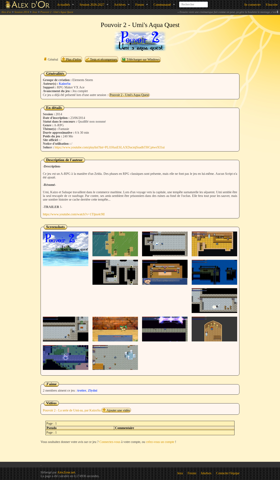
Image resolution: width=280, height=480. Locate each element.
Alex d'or (6, 12)
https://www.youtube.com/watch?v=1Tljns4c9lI (74, 214)
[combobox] (193, 3)
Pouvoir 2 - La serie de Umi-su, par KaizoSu (72, 410)
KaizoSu (65, 83)
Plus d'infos (73, 59)
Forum (139, 4)
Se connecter (252, 4)
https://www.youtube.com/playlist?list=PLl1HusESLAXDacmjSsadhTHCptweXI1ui (110, 147)
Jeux (34, 12)
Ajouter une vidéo (118, 410)
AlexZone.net (66, 472)
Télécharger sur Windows (143, 59)
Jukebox (206, 473)
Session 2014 (21, 12)
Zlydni (92, 390)
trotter (81, 390)
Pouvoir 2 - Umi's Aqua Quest (56, 12)
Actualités (63, 4)
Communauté (162, 4)
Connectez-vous (109, 442)
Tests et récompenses (103, 59)
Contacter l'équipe (227, 473)
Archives (120, 4)
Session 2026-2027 (92, 4)
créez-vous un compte (160, 442)
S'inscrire (272, 4)
